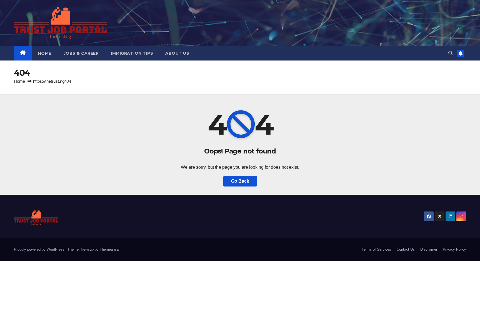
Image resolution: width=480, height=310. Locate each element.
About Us (177, 53)
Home (44, 53)
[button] (450, 53)
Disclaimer (428, 249)
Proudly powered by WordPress (40, 249)
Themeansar (109, 249)
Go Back (240, 181)
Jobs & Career (81, 53)
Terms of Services (376, 249)
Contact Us (406, 249)
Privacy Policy (454, 249)
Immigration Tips (132, 53)
